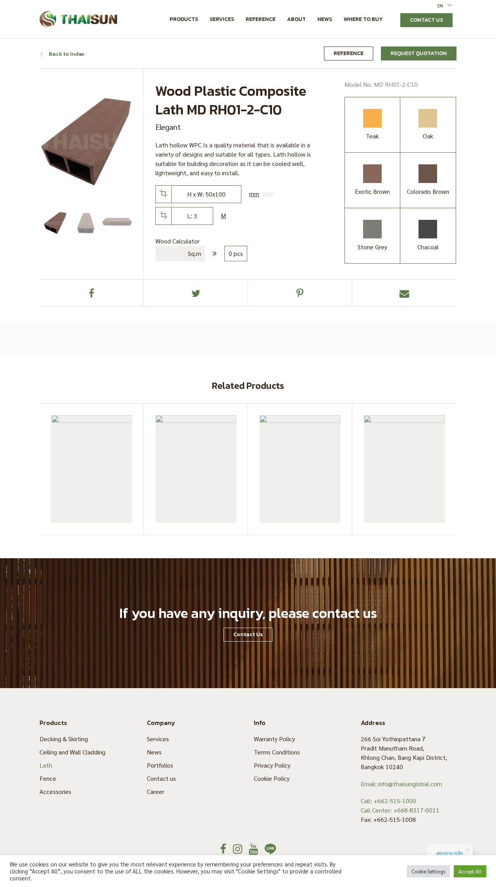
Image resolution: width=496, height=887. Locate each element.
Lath (46, 765)
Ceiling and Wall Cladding (72, 752)
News (324, 19)
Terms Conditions (277, 752)
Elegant (168, 127)
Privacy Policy (272, 765)
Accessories (55, 791)
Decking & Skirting (64, 739)
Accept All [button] (470, 871)
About (296, 19)
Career (155, 791)
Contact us (161, 778)
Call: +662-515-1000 (388, 801)
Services (222, 19)
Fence (48, 778)
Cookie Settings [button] (428, 871)
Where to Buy (363, 19)
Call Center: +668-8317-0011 (400, 810)
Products (184, 19)
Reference (261, 19)
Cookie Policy (271, 778)
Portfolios (160, 765)
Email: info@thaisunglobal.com (401, 784)
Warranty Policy (274, 739)
